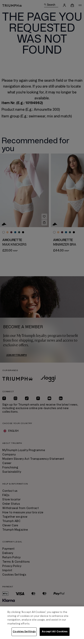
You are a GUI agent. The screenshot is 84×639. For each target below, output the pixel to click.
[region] (42, 622)
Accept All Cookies (54, 631)
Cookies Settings (24, 631)
